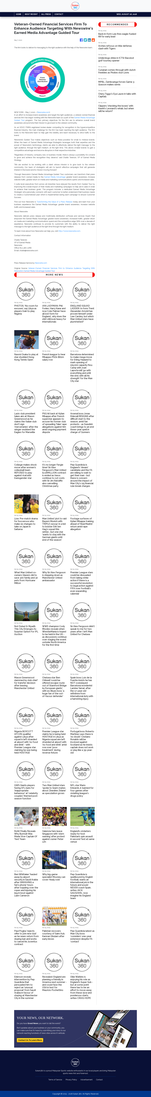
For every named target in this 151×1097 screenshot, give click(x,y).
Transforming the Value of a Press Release (54, 202)
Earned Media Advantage (54, 177)
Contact (99, 1080)
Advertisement (86, 1080)
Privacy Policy (71, 1080)
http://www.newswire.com (69, 231)
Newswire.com (43, 112)
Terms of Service (55, 1080)
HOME (18, 14)
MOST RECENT (31, 14)
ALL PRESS (46, 14)
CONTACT (58, 14)
